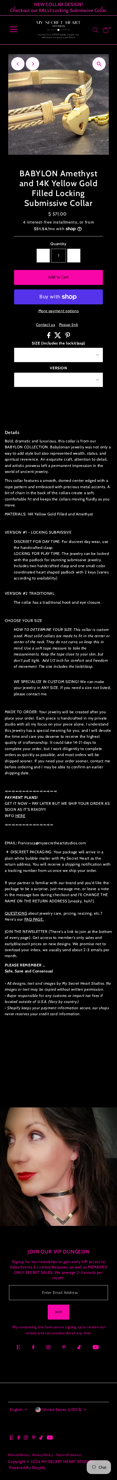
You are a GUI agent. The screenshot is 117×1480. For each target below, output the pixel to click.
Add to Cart (58, 277)
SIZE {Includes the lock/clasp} (58, 343)
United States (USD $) (62, 1409)
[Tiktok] (79, 1348)
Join (58, 1311)
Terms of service (68, 1455)
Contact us (45, 325)
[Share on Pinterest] (67, 337)
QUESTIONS (16, 913)
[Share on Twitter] (58, 337)
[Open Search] (95, 30)
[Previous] (15, 7)
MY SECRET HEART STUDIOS (67, 1461)
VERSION (58, 368)
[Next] (102, 7)
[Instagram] (48, 1348)
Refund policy (18, 1455)
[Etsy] (18, 1348)
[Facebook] (33, 1348)
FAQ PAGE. (34, 919)
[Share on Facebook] (49, 337)
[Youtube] (95, 1348)
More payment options (58, 311)
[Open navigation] (13, 29)
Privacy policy (42, 1455)
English (16, 1409)
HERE (20, 815)
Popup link (68, 325)
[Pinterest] (64, 1348)
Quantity (58, 244)
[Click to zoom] (99, 64)
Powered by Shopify (27, 1467)
